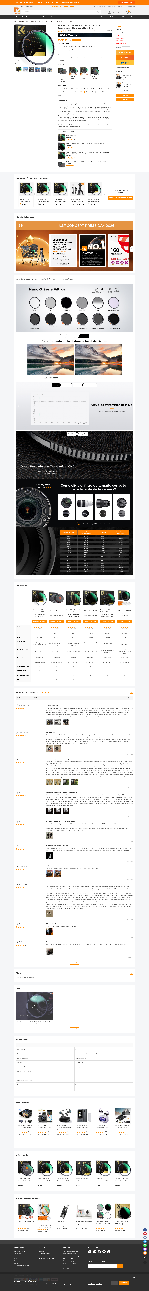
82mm (99, 92)
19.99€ (126, 79)
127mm (72, 88)
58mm (71, 92)
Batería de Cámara (76, 17)
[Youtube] (104, 1251)
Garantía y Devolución (70, 1258)
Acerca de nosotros (19, 1251)
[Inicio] (17, 10)
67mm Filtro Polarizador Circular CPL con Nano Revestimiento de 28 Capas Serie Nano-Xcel (89, 134)
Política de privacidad (69, 1253)
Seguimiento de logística (46, 1258)
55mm (65, 92)
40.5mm (89, 88)
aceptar (124, 1282)
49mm (107, 88)
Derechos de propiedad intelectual (73, 1261)
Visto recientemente (99, 6)
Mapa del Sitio (18, 1256)
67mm (82, 92)
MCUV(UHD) (88, 50)
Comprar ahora (125, 57)
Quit (114, 1282)
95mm (60, 95)
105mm (60, 88)
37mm (78, 88)
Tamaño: (62, 85)
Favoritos (125, 95)
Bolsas (53, 17)
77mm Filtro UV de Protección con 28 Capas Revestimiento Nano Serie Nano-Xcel (65, 1181)
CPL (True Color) (104, 57)
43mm (95, 88)
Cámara (62, 17)
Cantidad (118, 47)
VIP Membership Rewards (21, 1265)
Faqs (40, 1256)
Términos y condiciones (70, 1251)
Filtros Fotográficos (39, 17)
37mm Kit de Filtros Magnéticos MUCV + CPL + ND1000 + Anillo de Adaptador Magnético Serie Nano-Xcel (103, 1224)
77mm (93, 92)
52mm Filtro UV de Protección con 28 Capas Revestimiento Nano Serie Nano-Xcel (60, 199)
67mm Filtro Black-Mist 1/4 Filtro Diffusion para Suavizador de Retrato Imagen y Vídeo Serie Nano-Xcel (87, 153)
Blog (15, 1258)
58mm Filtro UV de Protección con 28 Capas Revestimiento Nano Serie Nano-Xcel (45, 1181)
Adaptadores (91, 17)
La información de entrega (71, 1256)
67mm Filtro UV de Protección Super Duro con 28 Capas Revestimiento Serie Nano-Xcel (25, 1181)
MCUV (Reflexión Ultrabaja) (86, 46)
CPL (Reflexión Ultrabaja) (65, 57)
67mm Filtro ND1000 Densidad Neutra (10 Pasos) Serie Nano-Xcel (86, 143)
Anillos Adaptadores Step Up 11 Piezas (127, 83)
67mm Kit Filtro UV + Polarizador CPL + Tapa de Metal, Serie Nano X (86, 161)
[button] (19, 357)
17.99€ (126, 86)
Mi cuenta (41, 1251)
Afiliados (66, 1268)
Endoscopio (114, 17)
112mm (66, 88)
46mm (101, 88)
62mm (76, 92)
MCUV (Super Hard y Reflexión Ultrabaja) (70, 50)
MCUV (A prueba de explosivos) (67, 46)
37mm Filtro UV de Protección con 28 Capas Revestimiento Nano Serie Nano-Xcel (103, 1181)
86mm (104, 92)
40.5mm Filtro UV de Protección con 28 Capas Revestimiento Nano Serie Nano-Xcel (123, 1181)
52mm (60, 92)
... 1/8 (75, 963)
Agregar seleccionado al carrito (120, 197)
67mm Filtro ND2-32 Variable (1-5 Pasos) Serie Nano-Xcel (124, 613)
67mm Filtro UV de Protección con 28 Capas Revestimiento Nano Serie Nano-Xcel (39, 613)
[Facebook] (89, 1251)
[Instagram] (94, 1251)
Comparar (125, 99)
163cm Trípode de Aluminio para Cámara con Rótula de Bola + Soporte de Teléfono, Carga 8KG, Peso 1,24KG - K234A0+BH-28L (77, 199)
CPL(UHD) (61, 60)
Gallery (16, 1263)
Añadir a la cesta (125, 52)
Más (123, 17)
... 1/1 (75, 1029)
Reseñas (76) (45, 279)
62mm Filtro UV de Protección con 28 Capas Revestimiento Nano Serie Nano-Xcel (94, 199)
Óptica (103, 17)
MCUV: (63, 43)
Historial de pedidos (45, 1253)
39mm (83, 88)
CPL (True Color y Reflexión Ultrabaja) (85, 57)
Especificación (68, 279)
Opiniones (72, 30)
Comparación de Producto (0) (116, 6)
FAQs (53, 279)
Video (59, 279)
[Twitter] (99, 1251)
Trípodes (25, 17)
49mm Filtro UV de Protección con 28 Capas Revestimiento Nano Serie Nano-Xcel (43, 199)
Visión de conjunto (23, 279)
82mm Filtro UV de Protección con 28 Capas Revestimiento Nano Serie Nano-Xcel (84, 1181)
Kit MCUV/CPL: (61, 64)
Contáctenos (17, 1253)
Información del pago (69, 1263)
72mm (88, 92)
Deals (133, 17)
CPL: (59, 54)
